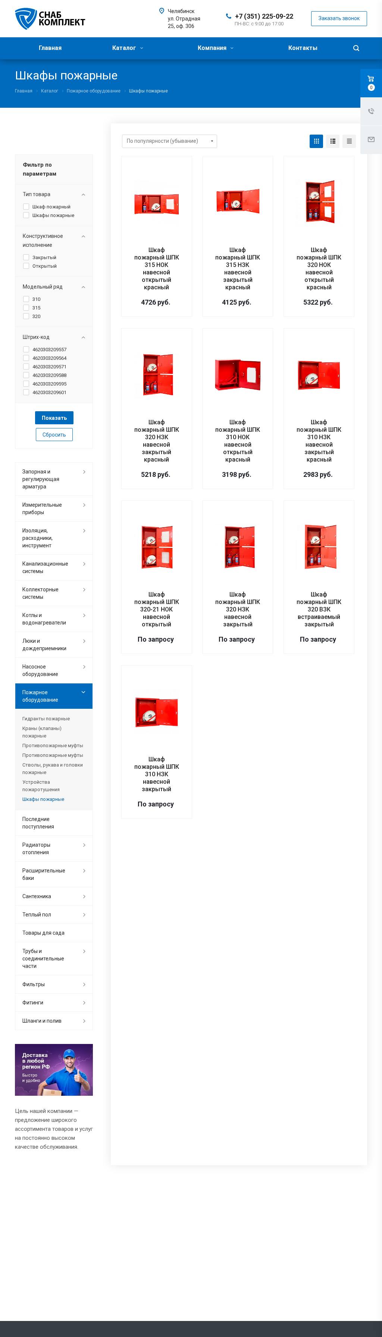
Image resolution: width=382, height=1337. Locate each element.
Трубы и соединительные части (43, 958)
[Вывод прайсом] (349, 141)
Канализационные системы (45, 567)
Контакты (302, 47)
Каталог (125, 47)
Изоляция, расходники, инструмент (37, 538)
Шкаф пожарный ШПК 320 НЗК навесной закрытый (237, 609)
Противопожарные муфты (52, 745)
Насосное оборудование (40, 670)
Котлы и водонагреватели (44, 619)
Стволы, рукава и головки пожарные (52, 768)
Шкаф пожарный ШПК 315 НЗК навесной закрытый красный (237, 268)
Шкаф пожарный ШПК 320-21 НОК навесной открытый (156, 609)
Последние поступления (38, 823)
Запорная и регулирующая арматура (40, 479)
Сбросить (54, 435)
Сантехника (36, 896)
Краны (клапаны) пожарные (42, 732)
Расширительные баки (43, 874)
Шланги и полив (42, 1021)
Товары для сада (43, 933)
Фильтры (33, 984)
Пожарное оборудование (40, 696)
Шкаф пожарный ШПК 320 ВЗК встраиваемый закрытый (319, 609)
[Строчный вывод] (332, 141)
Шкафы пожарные (43, 799)
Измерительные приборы (42, 508)
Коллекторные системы (40, 593)
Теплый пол (36, 915)
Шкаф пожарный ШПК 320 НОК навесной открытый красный (319, 268)
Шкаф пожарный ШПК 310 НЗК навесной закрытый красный (319, 441)
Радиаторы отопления (36, 848)
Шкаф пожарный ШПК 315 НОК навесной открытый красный (156, 268)
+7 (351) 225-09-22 (264, 16)
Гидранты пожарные (46, 718)
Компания (213, 47)
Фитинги (32, 1003)
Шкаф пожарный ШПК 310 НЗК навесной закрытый (156, 774)
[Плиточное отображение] (316, 141)
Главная (50, 47)
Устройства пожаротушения (41, 785)
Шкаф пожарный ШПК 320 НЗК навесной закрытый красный (156, 441)
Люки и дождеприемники (44, 644)
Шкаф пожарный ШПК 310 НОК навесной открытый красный (237, 441)
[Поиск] (356, 48)
